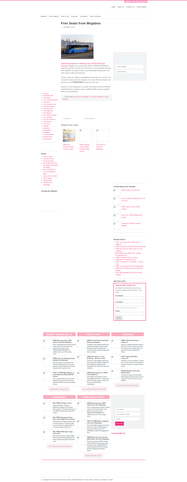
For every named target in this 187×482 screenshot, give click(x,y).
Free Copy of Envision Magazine (100, 147)
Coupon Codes (47, 156)
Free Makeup (47, 113)
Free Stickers (47, 121)
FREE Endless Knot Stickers (131, 190)
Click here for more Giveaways (59, 446)
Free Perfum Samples (50, 115)
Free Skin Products (49, 119)
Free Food (46, 102)
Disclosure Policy (48, 161)
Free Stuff (65, 16)
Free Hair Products (49, 106)
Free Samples (54, 16)
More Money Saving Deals (59, 389)
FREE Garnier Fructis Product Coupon (131, 208)
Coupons (74, 16)
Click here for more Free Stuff (94, 389)
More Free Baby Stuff (94, 455)
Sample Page (47, 180)
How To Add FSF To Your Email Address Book (49, 172)
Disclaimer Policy (48, 159)
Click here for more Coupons (127, 385)
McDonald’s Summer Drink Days (126, 259)
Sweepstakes (47, 139)
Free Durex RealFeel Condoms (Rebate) (131, 224)
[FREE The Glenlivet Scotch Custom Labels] (69, 141)
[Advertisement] (130, 36)
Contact (110, 479)
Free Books (46, 98)
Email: (117, 311)
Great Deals (47, 130)
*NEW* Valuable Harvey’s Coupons (127, 257)
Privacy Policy (88, 479)
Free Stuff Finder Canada (68, 7)
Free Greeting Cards (49, 104)
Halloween (46, 132)
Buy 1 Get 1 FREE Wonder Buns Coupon (132, 216)
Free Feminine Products (50, 100)
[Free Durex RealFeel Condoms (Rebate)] (117, 225)
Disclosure (97, 479)
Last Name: (119, 302)
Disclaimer (104, 479)
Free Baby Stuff (48, 95)
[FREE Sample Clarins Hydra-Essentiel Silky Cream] (86, 141)
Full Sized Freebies (95, 96)
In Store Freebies (48, 134)
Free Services (77, 96)
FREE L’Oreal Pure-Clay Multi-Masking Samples (131, 246)
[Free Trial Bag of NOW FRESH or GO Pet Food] (117, 200)
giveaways (46, 128)
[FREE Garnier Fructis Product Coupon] (117, 209)
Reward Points (47, 137)
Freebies (43, 16)
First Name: (119, 295)
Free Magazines (48, 111)
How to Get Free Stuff (50, 176)
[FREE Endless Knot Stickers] (117, 192)
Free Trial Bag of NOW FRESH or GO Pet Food (133, 199)
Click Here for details (68, 63)
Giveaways (84, 16)
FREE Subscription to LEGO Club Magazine (129, 266)
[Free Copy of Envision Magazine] (102, 141)
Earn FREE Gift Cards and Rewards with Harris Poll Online (50, 165)
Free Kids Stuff (48, 108)
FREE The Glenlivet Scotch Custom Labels (68, 147)
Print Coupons (95, 16)
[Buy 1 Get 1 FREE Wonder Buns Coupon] (117, 217)
